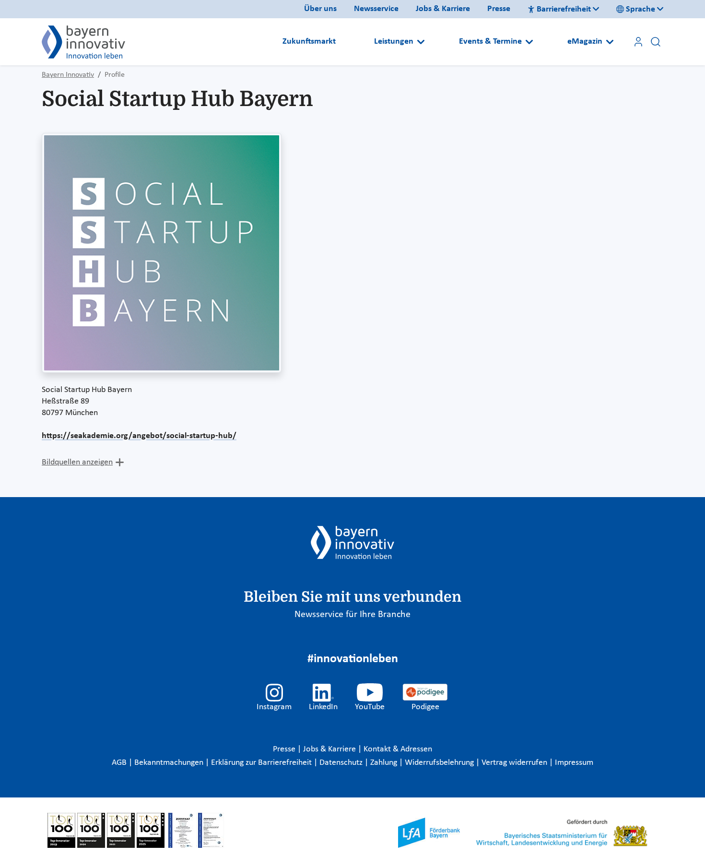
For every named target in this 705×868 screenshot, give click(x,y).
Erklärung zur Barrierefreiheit (262, 762)
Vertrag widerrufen (515, 762)
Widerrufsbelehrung (440, 762)
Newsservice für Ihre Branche (352, 614)
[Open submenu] (420, 41)
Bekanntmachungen (169, 762)
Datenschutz (341, 762)
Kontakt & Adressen (398, 749)
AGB (120, 762)
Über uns (320, 8)
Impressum (574, 762)
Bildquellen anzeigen (77, 462)
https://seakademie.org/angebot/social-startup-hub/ (139, 435)
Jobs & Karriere (443, 8)
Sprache (640, 9)
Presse (498, 8)
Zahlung (384, 762)
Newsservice (376, 8)
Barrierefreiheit (564, 9)
